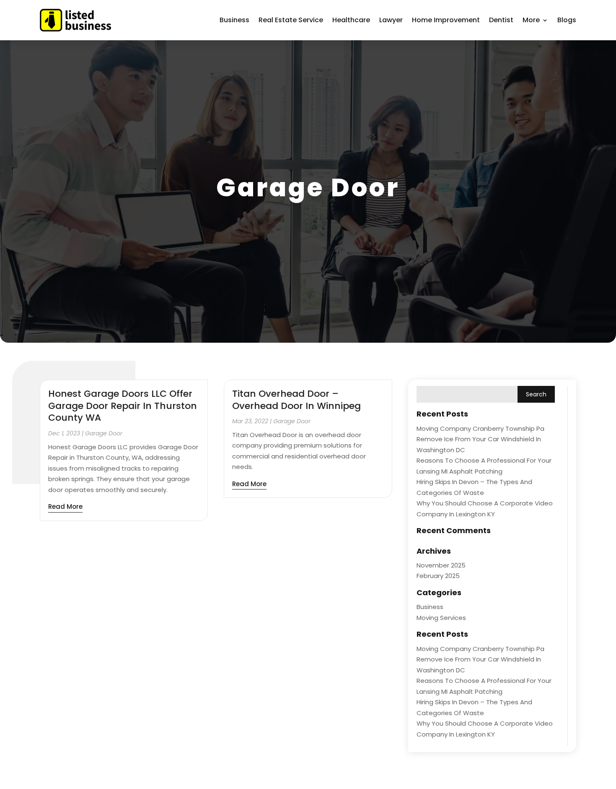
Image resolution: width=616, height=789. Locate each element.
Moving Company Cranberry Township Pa (480, 428)
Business (234, 20)
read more (65, 506)
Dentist (501, 20)
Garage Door (103, 433)
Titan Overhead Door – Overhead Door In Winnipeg (296, 399)
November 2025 (441, 565)
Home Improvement (446, 20)
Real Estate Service (291, 20)
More (531, 20)
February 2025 (438, 575)
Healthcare (351, 20)
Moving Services (441, 617)
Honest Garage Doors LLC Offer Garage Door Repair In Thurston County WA (122, 405)
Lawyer (391, 20)
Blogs (566, 20)
